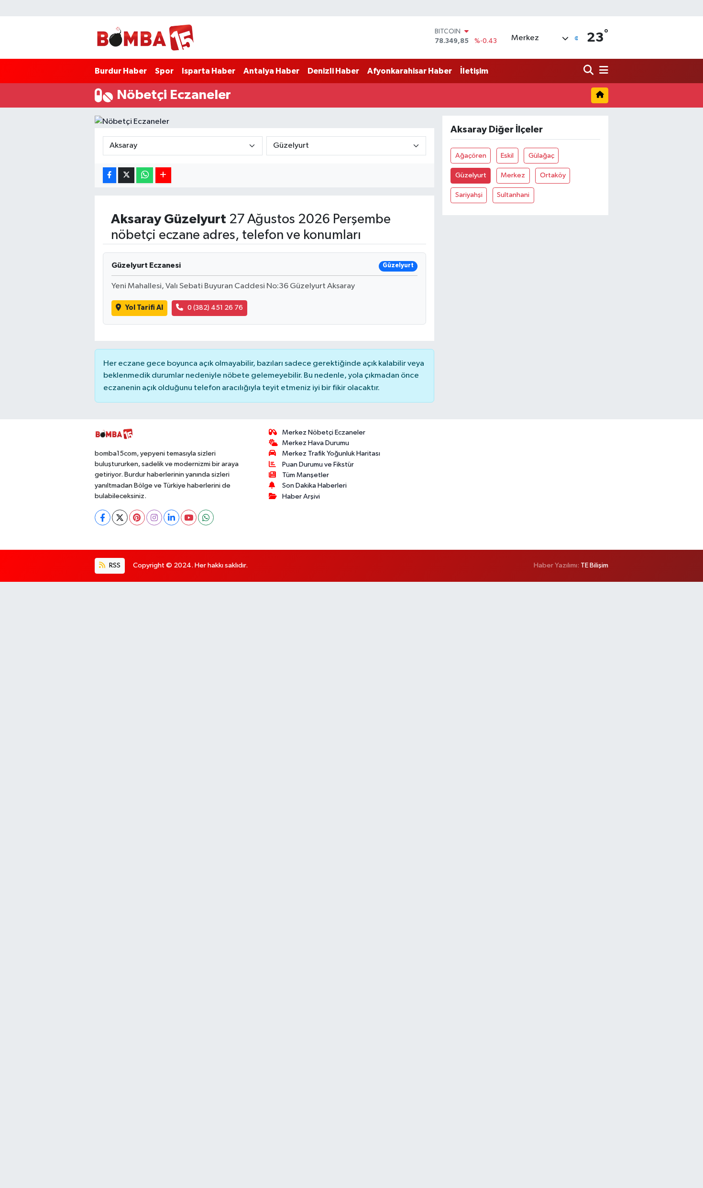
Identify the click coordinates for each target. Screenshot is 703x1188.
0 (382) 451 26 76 (215, 307)
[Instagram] (154, 517)
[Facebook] (102, 517)
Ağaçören (470, 155)
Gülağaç (541, 155)
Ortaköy (553, 175)
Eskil (507, 155)
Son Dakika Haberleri (314, 485)
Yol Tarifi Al (144, 307)
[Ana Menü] (602, 71)
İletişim (474, 71)
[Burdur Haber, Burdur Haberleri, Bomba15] (145, 37)
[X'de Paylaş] (126, 175)
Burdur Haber (121, 71)
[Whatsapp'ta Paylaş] (144, 175)
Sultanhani (513, 194)
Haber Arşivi (301, 496)
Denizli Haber (333, 71)
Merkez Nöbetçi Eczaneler (323, 432)
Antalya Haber (271, 71)
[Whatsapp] (206, 517)
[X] (120, 517)
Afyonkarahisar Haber (409, 71)
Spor (164, 71)
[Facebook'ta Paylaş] (109, 175)
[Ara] (589, 71)
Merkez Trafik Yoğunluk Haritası (331, 453)
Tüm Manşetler (305, 475)
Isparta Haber (208, 71)
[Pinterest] (137, 517)
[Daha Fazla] (163, 175)
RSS (114, 565)
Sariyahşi (469, 194)
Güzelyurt (470, 175)
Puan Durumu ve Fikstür (318, 464)
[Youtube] (189, 517)
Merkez (513, 175)
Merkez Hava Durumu (315, 443)
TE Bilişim (594, 565)
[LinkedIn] (171, 517)
